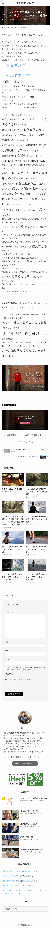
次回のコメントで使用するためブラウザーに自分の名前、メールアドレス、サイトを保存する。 (26, 668)
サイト (7, 659)
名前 (6, 642)
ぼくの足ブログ (25, 3)
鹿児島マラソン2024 (11, 881)
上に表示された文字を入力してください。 (20, 680)
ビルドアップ (18, 75)
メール (7, 650)
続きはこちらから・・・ (25, 763)
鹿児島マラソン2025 (11, 871)
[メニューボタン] (3, 3)
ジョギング (16, 65)
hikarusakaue (27, 871)
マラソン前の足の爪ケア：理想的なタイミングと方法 (25, 890)
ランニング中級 (9, 19)
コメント (9, 612)
